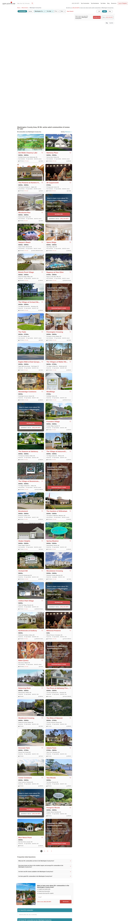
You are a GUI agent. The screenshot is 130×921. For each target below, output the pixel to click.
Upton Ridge (51, 242)
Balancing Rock (24, 688)
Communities (22, 11)
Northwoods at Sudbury (27, 630)
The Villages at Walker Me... (57, 362)
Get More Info (59, 214)
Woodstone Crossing (54, 571)
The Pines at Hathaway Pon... (57, 688)
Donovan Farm (24, 748)
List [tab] (99, 11)
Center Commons (25, 778)
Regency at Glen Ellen (55, 272)
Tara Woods (51, 778)
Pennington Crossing (54, 332)
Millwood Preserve (53, 630)
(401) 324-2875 (75, 3)
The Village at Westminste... (29, 481)
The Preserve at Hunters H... (29, 183)
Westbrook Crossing (26, 718)
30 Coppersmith (52, 183)
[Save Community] (42, 152)
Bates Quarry (23, 660)
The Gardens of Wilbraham (56, 511)
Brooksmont (23, 511)
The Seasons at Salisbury (28, 451)
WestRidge (50, 392)
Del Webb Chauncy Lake (27, 153)
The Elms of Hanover (54, 718)
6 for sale (26, 190)
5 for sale (54, 190)
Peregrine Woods (53, 808)
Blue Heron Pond (25, 837)
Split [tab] (104, 11)
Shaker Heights (24, 541)
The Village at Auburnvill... (56, 451)
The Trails (22, 332)
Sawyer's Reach (24, 242)
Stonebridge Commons (27, 392)
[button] (44, 861)
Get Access (66, 901)
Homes (30, 11)
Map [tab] (110, 11)
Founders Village (53, 421)
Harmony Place (52, 153)
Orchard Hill (23, 571)
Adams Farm (51, 748)
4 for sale (25, 220)
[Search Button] (32, 3)
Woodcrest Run (24, 212)
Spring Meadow (52, 541)
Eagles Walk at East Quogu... (29, 362)
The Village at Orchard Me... (29, 302)
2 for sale (54, 280)
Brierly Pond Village (26, 272)
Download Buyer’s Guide (59, 308)
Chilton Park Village (26, 601)
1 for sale (54, 370)
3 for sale (54, 250)
